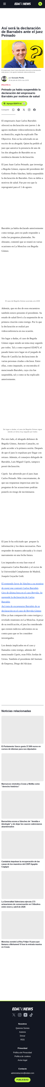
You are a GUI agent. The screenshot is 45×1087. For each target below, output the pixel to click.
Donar (22, 1036)
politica (5, 85)
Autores (22, 1032)
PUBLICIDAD (22, 1080)
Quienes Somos (22, 1028)
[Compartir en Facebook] (34, 110)
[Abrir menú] (4, 3)
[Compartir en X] (24, 110)
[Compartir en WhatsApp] (13, 110)
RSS (23, 1040)
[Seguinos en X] (40, 4)
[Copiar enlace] (29, 110)
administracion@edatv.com (22, 1073)
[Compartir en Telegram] (19, 110)
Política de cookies (23, 1056)
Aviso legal (22, 1060)
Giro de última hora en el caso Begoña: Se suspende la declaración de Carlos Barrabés (21, 597)
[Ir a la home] (22, 3)
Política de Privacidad (22, 1053)
